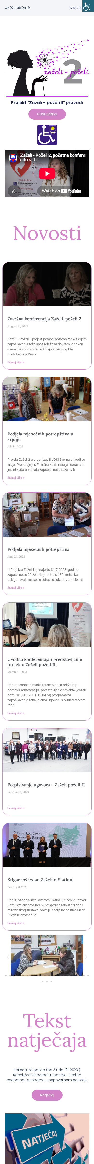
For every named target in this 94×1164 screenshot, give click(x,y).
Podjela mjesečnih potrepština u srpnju (40, 436)
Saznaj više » (15, 362)
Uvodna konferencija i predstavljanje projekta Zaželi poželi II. (44, 662)
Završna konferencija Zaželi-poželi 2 (44, 319)
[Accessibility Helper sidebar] (88, 6)
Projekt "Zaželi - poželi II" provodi (47, 102)
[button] (8, 957)
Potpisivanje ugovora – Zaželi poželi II (46, 785)
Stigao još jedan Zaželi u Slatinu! (40, 879)
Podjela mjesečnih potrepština (38, 549)
